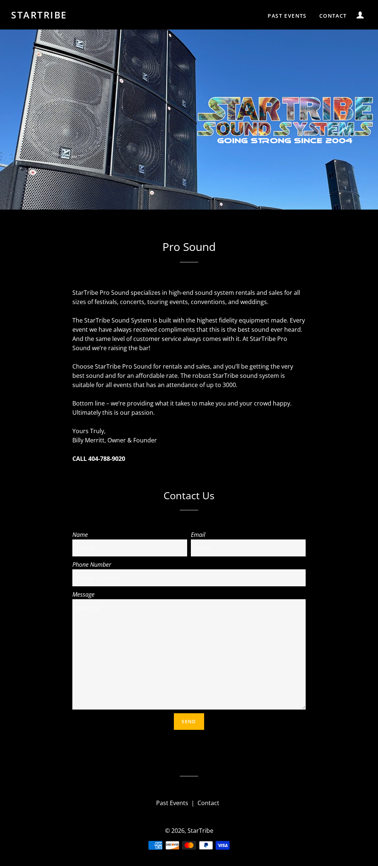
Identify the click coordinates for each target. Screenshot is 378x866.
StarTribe (39, 14)
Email (198, 535)
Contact (333, 15)
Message (83, 594)
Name (80, 535)
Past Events (287, 15)
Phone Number (91, 564)
